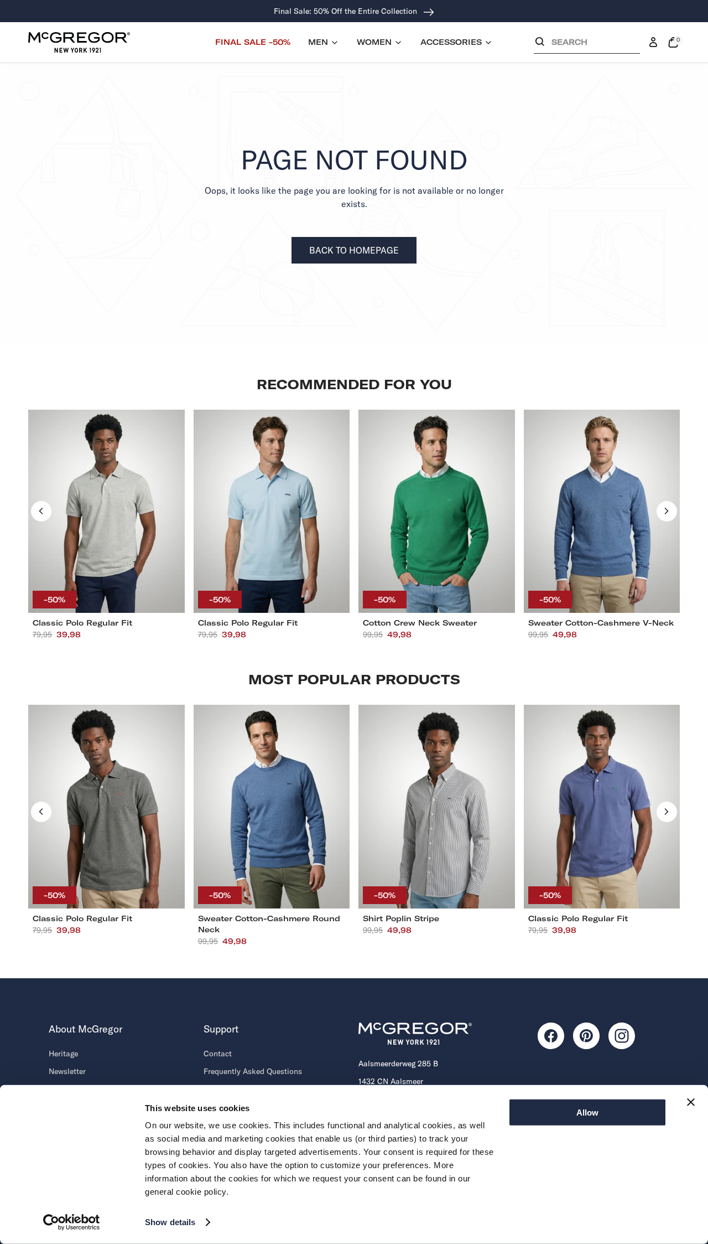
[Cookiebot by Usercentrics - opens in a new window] (71, 1222)
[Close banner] (691, 1102)
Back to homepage (354, 250)
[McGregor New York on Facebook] (551, 1036)
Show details (170, 1222)
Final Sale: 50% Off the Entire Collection (346, 11)
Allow (587, 1112)
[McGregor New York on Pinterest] (586, 1036)
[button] (587, 44)
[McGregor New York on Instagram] (621, 1036)
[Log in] (653, 42)
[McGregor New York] (79, 42)
